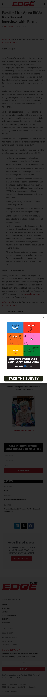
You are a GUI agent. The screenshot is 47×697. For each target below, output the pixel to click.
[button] (43, 318)
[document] (23, 348)
